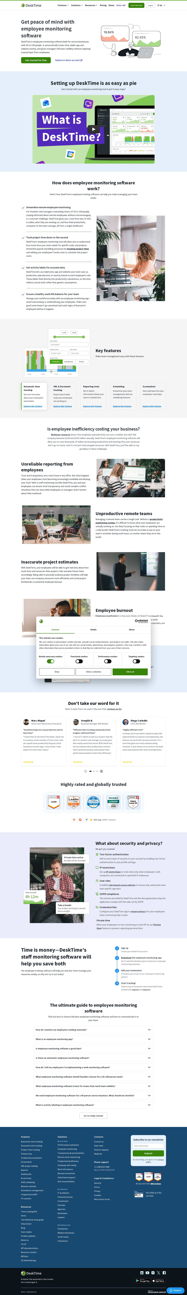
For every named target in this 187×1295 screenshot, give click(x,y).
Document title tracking (31, 1145)
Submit (148, 1153)
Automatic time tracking (32, 1141)
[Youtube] (148, 1273)
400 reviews (155, 1183)
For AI (23, 1244)
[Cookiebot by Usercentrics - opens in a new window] (137, 621)
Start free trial (136, 5)
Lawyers (61, 1217)
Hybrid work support (66, 1177)
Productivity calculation (31, 1158)
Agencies (61, 1209)
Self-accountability (66, 1181)
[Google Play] (143, 1281)
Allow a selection (93, 672)
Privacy (97, 1191)
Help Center (26, 1223)
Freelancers (63, 1241)
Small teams (63, 1237)
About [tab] (131, 630)
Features (62, 5)
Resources (90, 5)
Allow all (130, 672)
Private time (26, 1153)
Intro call (120, 5)
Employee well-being (67, 1165)
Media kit (98, 1153)
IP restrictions (113, 871)
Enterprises (63, 1228)
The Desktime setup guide (32, 1219)
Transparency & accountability (71, 1153)
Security (97, 1183)
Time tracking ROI (29, 1211)
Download (126, 957)
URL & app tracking (29, 1166)
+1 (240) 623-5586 (101, 1167)
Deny (57, 672)
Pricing (103, 5)
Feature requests (101, 1149)
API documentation (29, 1248)
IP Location (26, 1198)
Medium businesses (66, 1232)
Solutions (76, 5)
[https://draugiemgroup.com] (157, 1291)
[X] (159, 1273)
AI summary (26, 1178)
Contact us (99, 1141)
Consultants (63, 1201)
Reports (24, 1170)
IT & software (63, 1193)
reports (135, 989)
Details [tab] (93, 630)
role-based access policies (122, 885)
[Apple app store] (158, 1281)
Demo (111, 5)
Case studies (26, 1232)
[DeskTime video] (93, 129)
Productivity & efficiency (68, 1161)
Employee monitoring (107, 616)
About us (25, 1240)
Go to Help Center (93, 1115)
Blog (23, 1228)
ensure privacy (138, 911)
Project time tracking (30, 1149)
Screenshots (26, 1162)
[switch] (79, 661)
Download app (30, 1260)
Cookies (97, 1195)
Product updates (28, 1236)
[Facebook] (164, 1273)
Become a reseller (29, 1252)
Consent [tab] (55, 630)
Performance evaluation (68, 1145)
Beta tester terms (102, 1199)
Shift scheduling (28, 1182)
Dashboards (26, 1174)
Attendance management (32, 1190)
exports (146, 989)
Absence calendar (28, 1186)
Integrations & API (29, 1194)
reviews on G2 (114, 709)
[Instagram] (154, 1273)
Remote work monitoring (69, 1157)
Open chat (98, 1145)
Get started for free (36, 60)
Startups (61, 1205)
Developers (62, 1213)
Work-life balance (65, 1169)
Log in (150, 5)
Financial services (65, 1197)
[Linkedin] (143, 1273)
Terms (97, 1187)
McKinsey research (60, 434)
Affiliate (24, 1256)
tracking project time (78, 248)
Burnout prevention (66, 1173)
